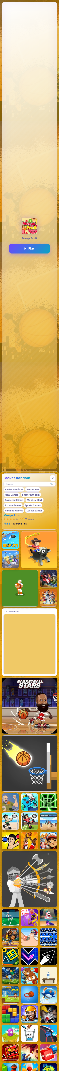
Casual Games (34, 510)
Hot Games (33, 489)
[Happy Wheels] (10, 802)
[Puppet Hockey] (29, 1014)
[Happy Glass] (29, 1033)
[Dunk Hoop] (29, 995)
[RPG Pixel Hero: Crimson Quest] (29, 1052)
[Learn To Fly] (48, 995)
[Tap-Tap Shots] (29, 763)
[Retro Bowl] (20, 588)
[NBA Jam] (48, 598)
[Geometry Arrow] (48, 956)
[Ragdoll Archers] (29, 879)
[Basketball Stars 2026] (10, 937)
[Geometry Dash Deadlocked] (10, 1052)
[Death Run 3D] (48, 802)
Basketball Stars (14, 500)
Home (6, 523)
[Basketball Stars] (29, 706)
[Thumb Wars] (29, 937)
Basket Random (14, 489)
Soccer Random (31, 494)
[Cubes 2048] (48, 1052)
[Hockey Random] (48, 821)
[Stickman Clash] (29, 802)
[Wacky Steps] (10, 559)
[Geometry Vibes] (29, 956)
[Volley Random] (10, 821)
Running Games (14, 510)
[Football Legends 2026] (10, 995)
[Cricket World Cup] (48, 1014)
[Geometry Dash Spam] (48, 937)
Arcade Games (13, 505)
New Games (11, 494)
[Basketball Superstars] (29, 918)
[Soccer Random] (29, 821)
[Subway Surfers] (48, 840)
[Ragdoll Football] (10, 918)
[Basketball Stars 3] (48, 918)
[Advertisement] (29, 644)
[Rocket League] (48, 578)
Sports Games (33, 505)
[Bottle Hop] (48, 975)
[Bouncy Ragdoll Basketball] (29, 840)
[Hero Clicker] (10, 1033)
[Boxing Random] (10, 840)
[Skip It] (10, 540)
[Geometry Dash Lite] (10, 956)
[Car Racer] (48, 1033)
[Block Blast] (10, 1014)
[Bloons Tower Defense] (29, 975)
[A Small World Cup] (10, 975)
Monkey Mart (34, 500)
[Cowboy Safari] (39, 549)
